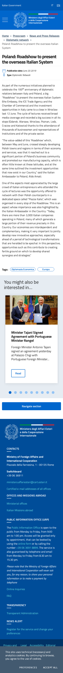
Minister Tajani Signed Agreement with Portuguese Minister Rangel (31, 336)
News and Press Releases (44, 36)
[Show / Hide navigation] (5, 20)
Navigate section (31, 406)
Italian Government (11, 5)
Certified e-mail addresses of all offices (29, 489)
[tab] (10, 392)
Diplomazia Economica (23, 268)
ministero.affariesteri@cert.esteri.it (27, 482)
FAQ (9, 596)
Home (5, 36)
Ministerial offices (17, 503)
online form (24, 544)
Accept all (50, 667)
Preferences (28, 667)
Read (18, 373)
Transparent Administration (22, 613)
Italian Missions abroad (20, 510)
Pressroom (19, 36)
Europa (46, 268)
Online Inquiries (16, 589)
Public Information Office (26, 528)
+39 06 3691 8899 (27, 548)
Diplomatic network (17, 40)
